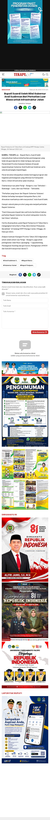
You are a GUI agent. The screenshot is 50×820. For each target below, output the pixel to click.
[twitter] (20, 107)
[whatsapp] (25, 107)
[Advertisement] (25, 792)
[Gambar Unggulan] (25, 128)
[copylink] (34, 107)
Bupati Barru (27, 261)
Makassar (6, 90)
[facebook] (15, 107)
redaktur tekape (24, 103)
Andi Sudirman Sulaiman (11, 261)
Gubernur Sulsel (10, 265)
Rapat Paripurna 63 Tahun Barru (28, 265)
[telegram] (29, 107)
